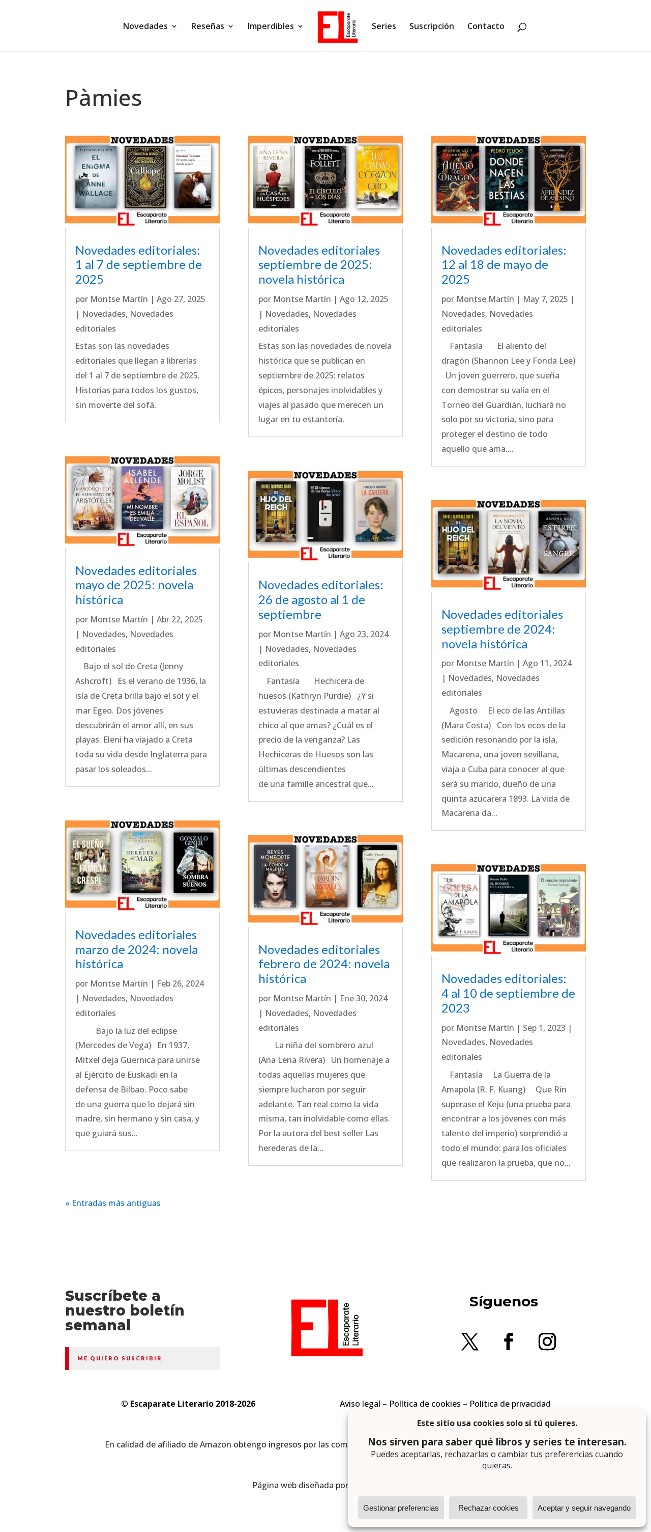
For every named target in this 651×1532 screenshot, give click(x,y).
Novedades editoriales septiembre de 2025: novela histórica (319, 264)
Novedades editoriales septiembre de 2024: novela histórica (502, 629)
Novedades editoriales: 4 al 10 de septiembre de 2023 (508, 993)
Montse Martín (119, 299)
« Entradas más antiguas (113, 1203)
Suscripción (431, 27)
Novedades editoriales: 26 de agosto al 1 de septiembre (320, 599)
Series (384, 27)
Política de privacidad (510, 1403)
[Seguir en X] (470, 1341)
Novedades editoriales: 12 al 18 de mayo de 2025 (504, 264)
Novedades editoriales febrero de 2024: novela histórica (324, 964)
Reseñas (207, 27)
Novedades (145, 27)
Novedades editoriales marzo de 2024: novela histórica (136, 949)
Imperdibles (271, 27)
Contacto (486, 27)
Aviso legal (360, 1403)
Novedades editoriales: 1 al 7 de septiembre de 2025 (138, 264)
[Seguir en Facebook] (508, 1341)
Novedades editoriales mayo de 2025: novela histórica (136, 585)
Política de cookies (425, 1403)
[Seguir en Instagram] (547, 1341)
